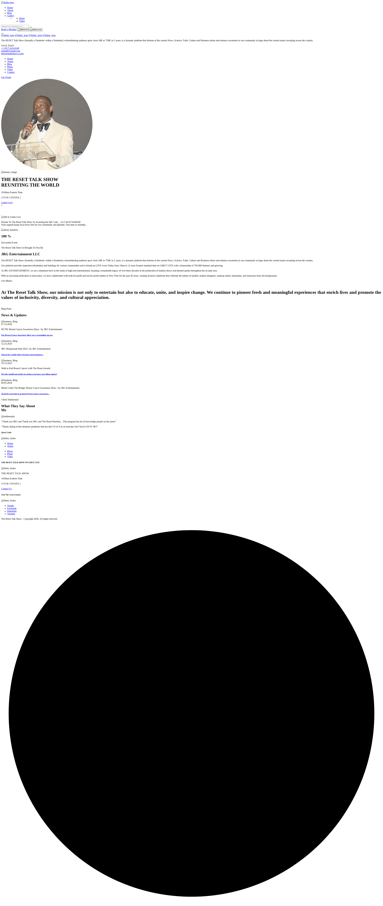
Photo (22, 18)
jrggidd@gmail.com (10, 51)
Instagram (11, 511)
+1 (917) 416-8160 (10, 48)
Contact (11, 72)
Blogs (10, 451)
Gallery (10, 15)
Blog (9, 13)
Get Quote (6, 77)
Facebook (11, 508)
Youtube (11, 513)
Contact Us (6, 488)
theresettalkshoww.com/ (12, 53)
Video (22, 21)
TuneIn (10, 505)
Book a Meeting (8, 29)
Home (10, 7)
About (10, 10)
